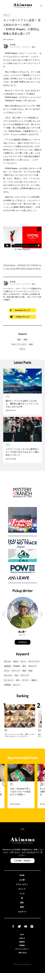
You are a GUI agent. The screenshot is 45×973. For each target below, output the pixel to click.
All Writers (22, 642)
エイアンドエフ (34, 661)
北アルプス (33, 666)
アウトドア (16, 671)
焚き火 (16, 661)
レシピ (24, 661)
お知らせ (22, 938)
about (22, 934)
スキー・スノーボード (19, 344)
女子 (17, 675)
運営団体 (22, 942)
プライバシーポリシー (22, 949)
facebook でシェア (22, 310)
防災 (31, 671)
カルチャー (22, 912)
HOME (21, 875)
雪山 (19, 339)
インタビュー (9, 680)
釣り (18, 680)
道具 (22, 903)
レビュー (17, 685)
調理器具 (8, 666)
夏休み (34, 680)
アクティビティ (22, 884)
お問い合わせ (22, 952)
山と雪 (22, 880)
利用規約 (22, 945)
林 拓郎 (13, 45)
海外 (31, 344)
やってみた (8, 675)
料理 (22, 907)
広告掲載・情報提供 (22, 860)
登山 (24, 666)
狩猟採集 (17, 666)
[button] (5, 614)
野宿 (24, 671)
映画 (25, 339)
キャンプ (21, 889)
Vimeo (38, 269)
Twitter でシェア (22, 317)
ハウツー (26, 680)
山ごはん (8, 661)
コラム (23, 349)
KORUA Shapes (26, 269)
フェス (22, 893)
